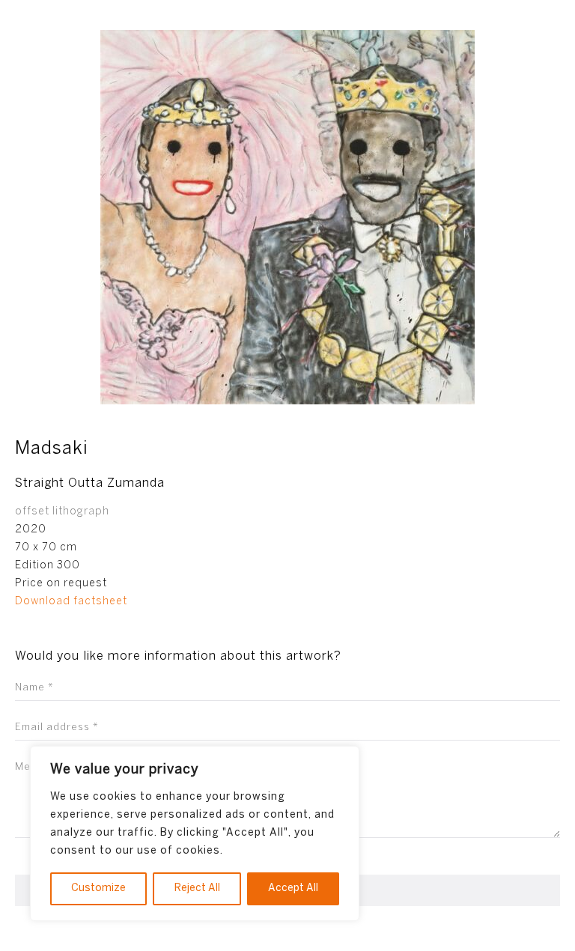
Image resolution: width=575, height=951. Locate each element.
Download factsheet (71, 602)
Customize (98, 888)
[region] (194, 833)
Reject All (197, 888)
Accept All (293, 888)
